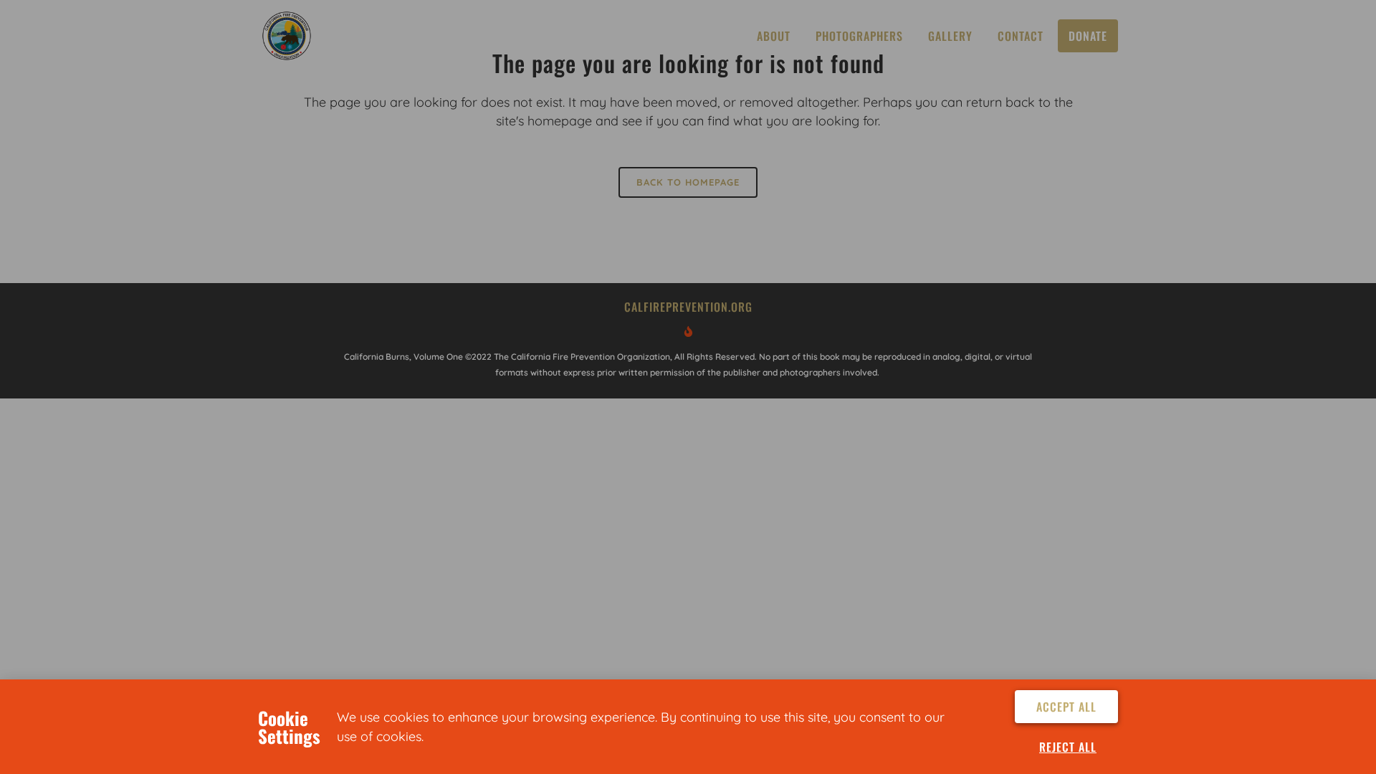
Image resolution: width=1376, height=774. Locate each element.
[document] (688, 387)
